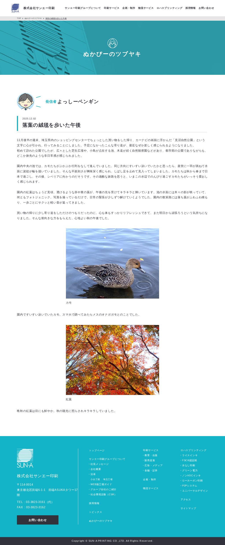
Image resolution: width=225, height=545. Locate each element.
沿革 (93, 474)
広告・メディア (154, 465)
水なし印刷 (188, 465)
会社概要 (96, 469)
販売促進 (150, 460)
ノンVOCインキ (191, 475)
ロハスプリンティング (194, 450)
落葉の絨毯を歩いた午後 (56, 18)
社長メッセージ (100, 464)
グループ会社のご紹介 (103, 489)
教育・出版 (151, 455)
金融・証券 (151, 470)
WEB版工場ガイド (101, 484)
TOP (19, 18)
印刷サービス (151, 450)
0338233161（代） (40, 502)
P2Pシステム (189, 485)
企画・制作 (149, 479)
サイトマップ (188, 508)
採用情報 (94, 503)
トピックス (95, 512)
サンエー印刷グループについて (107, 459)
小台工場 (95, 479)
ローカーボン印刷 (192, 480)
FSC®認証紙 (189, 460)
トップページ (97, 450)
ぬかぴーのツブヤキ (33, 18)
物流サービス (151, 488)
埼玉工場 (108, 479)
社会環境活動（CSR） (104, 494)
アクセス (186, 499)
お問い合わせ (206, 8)
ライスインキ (190, 455)
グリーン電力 (190, 470)
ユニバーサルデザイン (195, 490)
